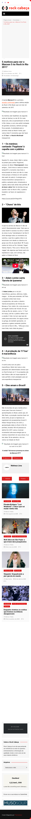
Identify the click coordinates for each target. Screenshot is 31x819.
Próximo (23, 478)
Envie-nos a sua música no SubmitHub (15, 794)
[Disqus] (15, 648)
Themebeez (18, 815)
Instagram (5, 2)
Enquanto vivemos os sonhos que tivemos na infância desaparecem (15, 612)
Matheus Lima (7, 71)
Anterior (7, 478)
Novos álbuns (16, 501)
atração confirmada (8, 102)
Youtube (8, 2)
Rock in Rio (18, 458)
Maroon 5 (7, 458)
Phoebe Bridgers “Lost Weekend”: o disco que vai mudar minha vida (14, 506)
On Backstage (15, 75)
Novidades (7, 75)
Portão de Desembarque (19, 536)
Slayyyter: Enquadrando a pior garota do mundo (14, 575)
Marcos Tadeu (9, 511)
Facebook (2, 2)
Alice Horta (8, 579)
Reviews (7, 606)
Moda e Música (8, 570)
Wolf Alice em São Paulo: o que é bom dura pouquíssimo (15, 541)
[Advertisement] (15, 41)
